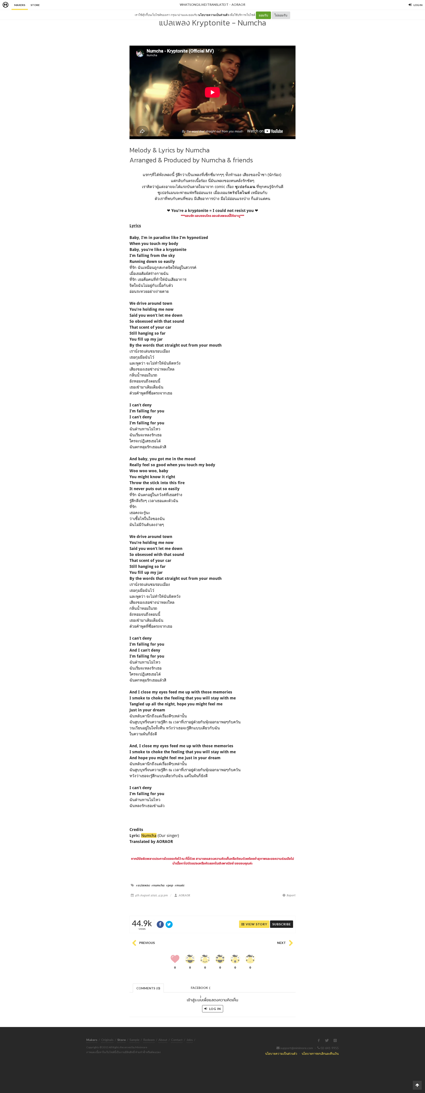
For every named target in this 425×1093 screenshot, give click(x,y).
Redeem (149, 1040)
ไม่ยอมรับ (280, 15)
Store (35, 5)
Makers (19, 5)
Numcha (148, 835)
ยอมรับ (263, 15)
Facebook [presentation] (200, 989)
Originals (107, 1040)
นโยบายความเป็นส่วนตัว (213, 15)
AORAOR (238, 4)
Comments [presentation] (148, 988)
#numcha (157, 885)
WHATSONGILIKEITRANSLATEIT (204, 4)
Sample (134, 1040)
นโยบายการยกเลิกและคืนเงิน (320, 1053)
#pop (169, 885)
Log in (214, 1009)
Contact (177, 1040)
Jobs (189, 1040)
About (162, 1040)
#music (180, 885)
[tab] (148, 987)
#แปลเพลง (143, 885)
